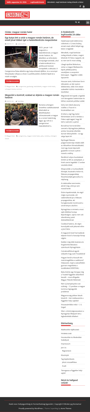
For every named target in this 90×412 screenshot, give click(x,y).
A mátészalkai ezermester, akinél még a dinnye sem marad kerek (71, 186)
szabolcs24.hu (21, 44)
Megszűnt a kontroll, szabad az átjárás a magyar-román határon (32, 96)
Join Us (63, 347)
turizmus (19, 89)
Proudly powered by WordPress (31, 408)
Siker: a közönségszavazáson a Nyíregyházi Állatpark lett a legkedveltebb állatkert (72, 313)
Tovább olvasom (12, 81)
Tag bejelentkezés (67, 359)
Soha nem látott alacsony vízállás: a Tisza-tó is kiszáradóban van (70, 107)
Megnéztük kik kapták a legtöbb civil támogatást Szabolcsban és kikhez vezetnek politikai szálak (73, 98)
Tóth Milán (20, 101)
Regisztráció (66, 351)
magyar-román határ (48, 86)
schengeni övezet (10, 89)
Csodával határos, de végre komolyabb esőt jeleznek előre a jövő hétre (72, 226)
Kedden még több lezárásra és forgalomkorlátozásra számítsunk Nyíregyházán (72, 244)
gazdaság (30, 86)
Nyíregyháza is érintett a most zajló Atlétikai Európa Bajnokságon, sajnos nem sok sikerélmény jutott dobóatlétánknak (72, 214)
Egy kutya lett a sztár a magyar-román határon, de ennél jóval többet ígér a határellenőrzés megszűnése (31, 38)
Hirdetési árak (66, 333)
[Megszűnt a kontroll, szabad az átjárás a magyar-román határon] (21, 105)
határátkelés (37, 86)
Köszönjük (65, 355)
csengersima (22, 86)
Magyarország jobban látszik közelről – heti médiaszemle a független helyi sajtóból (72, 298)
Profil (64, 366)
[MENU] (87, 22)
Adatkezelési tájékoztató (70, 329)
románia (47, 136)
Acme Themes (66, 408)
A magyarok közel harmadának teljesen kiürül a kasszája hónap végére (73, 235)
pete (42, 136)
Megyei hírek (11, 86)
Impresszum (65, 344)
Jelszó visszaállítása (69, 362)
